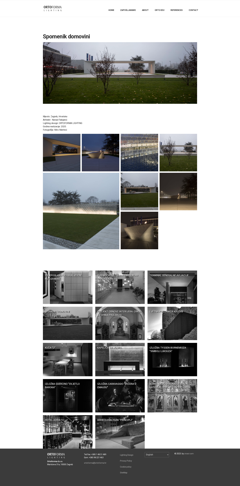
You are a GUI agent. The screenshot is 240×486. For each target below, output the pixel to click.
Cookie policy (125, 467)
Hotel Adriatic (54, 420)
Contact (193, 10)
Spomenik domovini (57, 311)
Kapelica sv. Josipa (109, 347)
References (177, 10)
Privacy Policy (126, 461)
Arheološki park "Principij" (114, 420)
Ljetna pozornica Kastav (166, 311)
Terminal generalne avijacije (169, 275)
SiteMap (123, 473)
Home (111, 10)
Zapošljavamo (128, 10)
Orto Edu (159, 10)
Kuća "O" (50, 347)
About (145, 10)
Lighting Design (126, 455)
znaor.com (189, 453)
